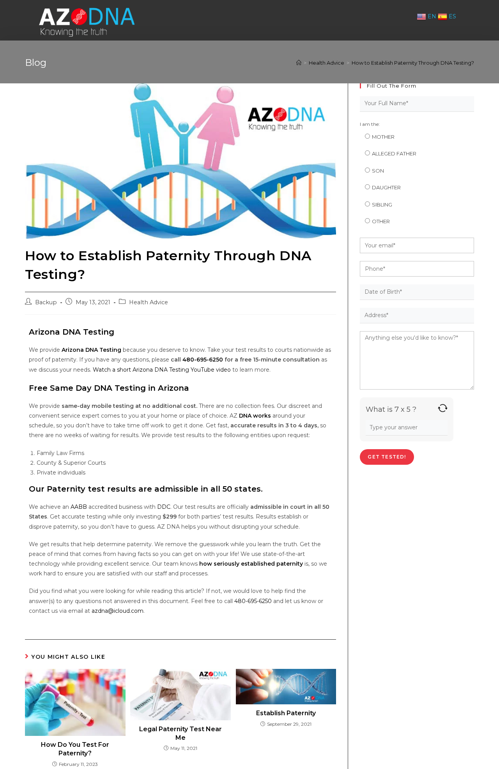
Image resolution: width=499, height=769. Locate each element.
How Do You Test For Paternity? (75, 749)
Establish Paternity (286, 713)
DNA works (255, 415)
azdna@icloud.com (117, 610)
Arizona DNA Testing (91, 349)
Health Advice (148, 302)
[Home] (298, 63)
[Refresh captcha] (443, 408)
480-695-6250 (253, 601)
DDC (163, 506)
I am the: (370, 124)
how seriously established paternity (251, 563)
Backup (46, 302)
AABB (79, 506)
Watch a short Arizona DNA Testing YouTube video (162, 369)
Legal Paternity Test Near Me (180, 733)
